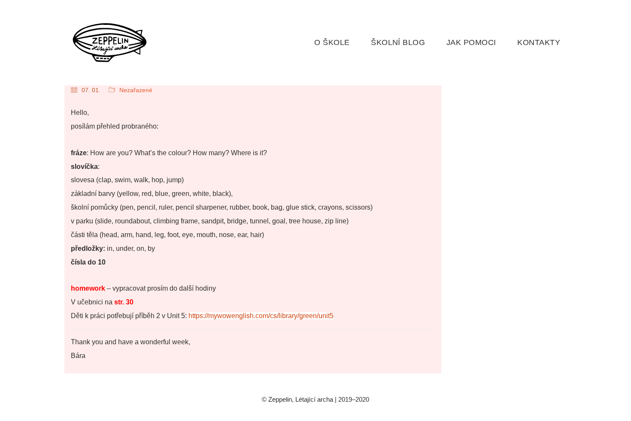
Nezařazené (135, 90)
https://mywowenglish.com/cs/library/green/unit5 (261, 315)
